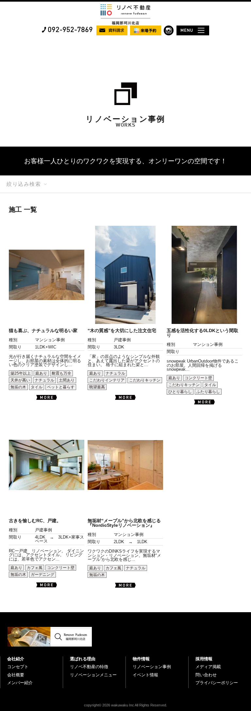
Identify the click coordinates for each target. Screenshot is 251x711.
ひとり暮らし (180, 391)
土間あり (67, 380)
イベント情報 (145, 675)
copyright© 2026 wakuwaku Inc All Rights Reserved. (125, 705)
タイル (36, 387)
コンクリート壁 (198, 378)
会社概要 (15, 675)
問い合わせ (206, 675)
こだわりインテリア (107, 380)
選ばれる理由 (82, 659)
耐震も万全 (61, 373)
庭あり (41, 373)
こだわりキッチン (144, 380)
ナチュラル (44, 380)
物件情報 (141, 659)
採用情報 (203, 659)
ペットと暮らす (61, 387)
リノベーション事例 (152, 667)
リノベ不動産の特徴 (89, 667)
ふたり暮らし (208, 391)
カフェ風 (34, 567)
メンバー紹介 (20, 683)
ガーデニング (42, 574)
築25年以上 (20, 373)
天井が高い (20, 380)
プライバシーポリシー (216, 683)
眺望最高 (97, 387)
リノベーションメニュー (93, 675)
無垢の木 (18, 387)
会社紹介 (15, 659)
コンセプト (17, 667)
